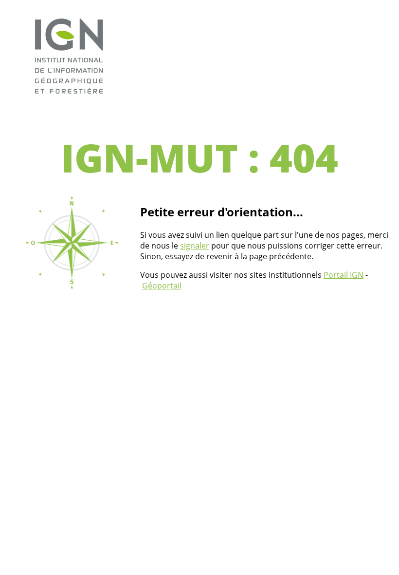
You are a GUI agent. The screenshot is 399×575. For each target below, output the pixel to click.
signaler (194, 245)
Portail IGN (343, 274)
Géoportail (161, 285)
